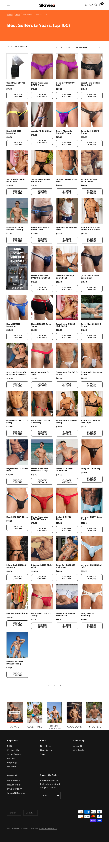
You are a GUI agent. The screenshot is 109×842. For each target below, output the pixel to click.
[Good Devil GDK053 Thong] (42, 596)
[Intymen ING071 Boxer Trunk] (92, 500)
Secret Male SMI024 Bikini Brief (40, 180)
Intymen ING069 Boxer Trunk (89, 180)
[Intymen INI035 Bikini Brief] (92, 548)
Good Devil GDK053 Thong (41, 614)
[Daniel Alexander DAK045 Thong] (67, 114)
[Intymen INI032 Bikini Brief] (67, 162)
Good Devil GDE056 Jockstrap (65, 566)
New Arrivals (46, 750)
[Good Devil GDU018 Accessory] (42, 404)
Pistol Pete (94, 727)
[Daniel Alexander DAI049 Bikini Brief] (42, 259)
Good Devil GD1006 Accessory (15, 84)
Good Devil (74, 727)
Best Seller (45, 746)
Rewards (11, 766)
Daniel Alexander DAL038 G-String (14, 228)
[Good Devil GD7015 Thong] (92, 114)
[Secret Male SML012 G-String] (92, 355)
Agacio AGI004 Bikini (41, 131)
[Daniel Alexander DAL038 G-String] (17, 211)
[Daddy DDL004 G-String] (42, 355)
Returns (11, 758)
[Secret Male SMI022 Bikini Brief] (92, 66)
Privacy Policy (14, 788)
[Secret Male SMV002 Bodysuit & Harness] (17, 355)
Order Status (14, 754)
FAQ (9, 746)
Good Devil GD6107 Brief (65, 84)
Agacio (14, 727)
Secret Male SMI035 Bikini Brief (65, 614)
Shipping (12, 762)
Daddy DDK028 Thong (63, 518)
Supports (12, 741)
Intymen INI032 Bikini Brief (66, 180)
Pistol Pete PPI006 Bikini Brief (65, 277)
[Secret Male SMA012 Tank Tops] (92, 404)
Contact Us (13, 750)
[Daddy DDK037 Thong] (17, 500)
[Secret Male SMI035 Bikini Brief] (67, 596)
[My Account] (86, 5)
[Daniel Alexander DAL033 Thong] (42, 500)
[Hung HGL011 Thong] (92, 452)
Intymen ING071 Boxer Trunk (92, 518)
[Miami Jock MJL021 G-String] (67, 404)
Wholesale (78, 750)
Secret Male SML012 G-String (91, 373)
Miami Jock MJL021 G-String (66, 421)
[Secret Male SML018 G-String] (67, 355)
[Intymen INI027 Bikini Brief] (17, 452)
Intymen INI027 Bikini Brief (17, 470)
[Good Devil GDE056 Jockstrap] (67, 548)
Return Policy (14, 784)
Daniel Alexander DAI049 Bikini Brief (40, 277)
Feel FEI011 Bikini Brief (17, 613)
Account (12, 775)
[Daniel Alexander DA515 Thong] (42, 66)
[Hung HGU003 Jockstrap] (17, 307)
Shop (43, 741)
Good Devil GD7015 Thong (90, 132)
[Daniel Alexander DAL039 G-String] (42, 452)
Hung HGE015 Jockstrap (87, 614)
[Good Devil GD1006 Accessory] (17, 66)
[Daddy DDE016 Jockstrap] (17, 114)
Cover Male (34, 727)
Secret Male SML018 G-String (67, 373)
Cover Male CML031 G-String (91, 325)
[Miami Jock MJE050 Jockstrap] (17, 548)
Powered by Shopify (48, 828)
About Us (78, 746)
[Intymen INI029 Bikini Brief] (42, 548)
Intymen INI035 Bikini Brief (91, 566)
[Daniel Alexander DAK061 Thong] (17, 645)
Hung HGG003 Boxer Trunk (41, 325)
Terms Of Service (16, 793)
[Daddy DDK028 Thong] (67, 500)
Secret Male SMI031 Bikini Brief (65, 470)
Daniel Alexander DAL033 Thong (39, 518)
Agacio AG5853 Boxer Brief (66, 228)
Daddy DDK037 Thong (17, 517)
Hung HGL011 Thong (90, 469)
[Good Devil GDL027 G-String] (17, 404)
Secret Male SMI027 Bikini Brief (15, 180)
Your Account (14, 780)
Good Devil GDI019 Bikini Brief (90, 277)
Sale (42, 754)
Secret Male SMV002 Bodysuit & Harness (16, 373)
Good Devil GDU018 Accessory (40, 421)
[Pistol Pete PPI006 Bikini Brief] (67, 259)
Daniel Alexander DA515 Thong (39, 84)
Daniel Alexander (54, 727)
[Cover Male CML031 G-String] (92, 307)
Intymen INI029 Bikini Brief (42, 566)
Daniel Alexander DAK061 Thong (14, 663)
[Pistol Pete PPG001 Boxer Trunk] (42, 211)
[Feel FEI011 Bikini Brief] (17, 596)
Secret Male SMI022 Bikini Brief (90, 84)
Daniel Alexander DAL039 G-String (39, 470)
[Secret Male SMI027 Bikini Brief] (17, 162)
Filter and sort (20, 46)
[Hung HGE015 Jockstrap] (92, 596)
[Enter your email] (58, 795)
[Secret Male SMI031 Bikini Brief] (67, 452)
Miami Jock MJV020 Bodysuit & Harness (90, 228)
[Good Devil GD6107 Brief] (67, 66)
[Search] (96, 5)
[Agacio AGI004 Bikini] (42, 114)
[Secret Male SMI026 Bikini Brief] (67, 307)
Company (79, 741)
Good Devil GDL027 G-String (17, 421)
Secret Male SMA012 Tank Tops (90, 421)
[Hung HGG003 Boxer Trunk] (42, 307)
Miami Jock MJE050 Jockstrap (16, 566)
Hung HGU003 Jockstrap (13, 325)
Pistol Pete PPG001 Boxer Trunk (40, 228)
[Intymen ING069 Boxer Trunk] (92, 162)
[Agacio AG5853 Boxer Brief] (67, 211)
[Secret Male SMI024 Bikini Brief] (42, 162)
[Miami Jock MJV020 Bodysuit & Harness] (92, 211)
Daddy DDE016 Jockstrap (13, 132)
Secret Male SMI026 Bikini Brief (65, 325)
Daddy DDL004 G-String (40, 373)
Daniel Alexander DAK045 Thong (64, 132)
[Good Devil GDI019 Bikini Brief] (92, 259)
